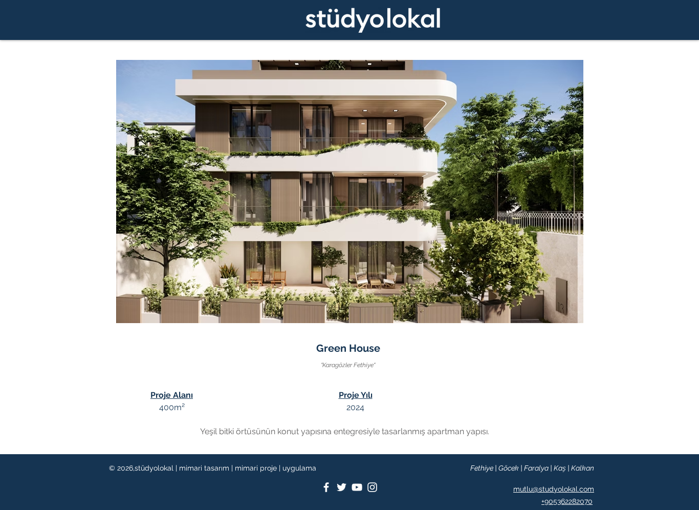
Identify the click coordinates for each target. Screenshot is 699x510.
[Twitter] (341, 487)
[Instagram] (372, 487)
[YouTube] (357, 487)
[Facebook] (326, 487)
